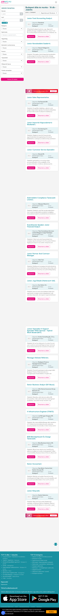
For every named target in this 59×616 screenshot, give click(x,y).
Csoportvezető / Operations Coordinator (14, 557)
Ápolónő (7, 571)
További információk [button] (7, 613)
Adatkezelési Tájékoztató (7, 606)
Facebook (39, 606)
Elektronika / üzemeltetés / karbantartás (42, 564)
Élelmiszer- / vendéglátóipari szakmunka (43, 568)
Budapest (4, 22)
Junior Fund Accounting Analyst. (39, 18)
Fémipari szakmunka (37, 566)
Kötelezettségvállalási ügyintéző (15, 562)
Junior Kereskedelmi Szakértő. (39, 43)
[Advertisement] (12, 91)
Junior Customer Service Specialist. (41, 150)
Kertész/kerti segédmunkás (13, 572)
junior (27, 12)
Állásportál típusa (6, 64)
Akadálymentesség (24, 606)
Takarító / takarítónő (11, 560)
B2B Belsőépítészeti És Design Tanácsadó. (39, 438)
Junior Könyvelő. (33, 491)
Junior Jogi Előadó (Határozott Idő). (41, 281)
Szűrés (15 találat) (12, 79)
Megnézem (31, 36)
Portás (8, 565)
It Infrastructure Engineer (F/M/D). (40, 411)
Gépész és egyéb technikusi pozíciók (42, 556)
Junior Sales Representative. (38, 97)
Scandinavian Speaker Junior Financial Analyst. (38, 226)
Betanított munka (36, 558)
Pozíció (3, 51)
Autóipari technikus (37, 573)
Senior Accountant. (34, 464)
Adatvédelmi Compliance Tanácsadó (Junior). (41, 199)
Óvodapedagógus (13, 574)
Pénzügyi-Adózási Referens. (38, 358)
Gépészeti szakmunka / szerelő (40, 571)
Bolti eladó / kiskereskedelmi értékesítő (42, 562)
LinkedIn (33, 606)
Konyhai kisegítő (11, 576)
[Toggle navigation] (56, 2)
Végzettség (4, 38)
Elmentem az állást (43, 36)
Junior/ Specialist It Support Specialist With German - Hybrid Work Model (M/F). (39, 330)
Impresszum (4, 584)
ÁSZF (16, 606)
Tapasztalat (5, 57)
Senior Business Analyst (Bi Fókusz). (41, 385)
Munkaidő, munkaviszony (8, 45)
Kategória (4, 25)
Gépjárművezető (36, 569)
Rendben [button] (51, 611)
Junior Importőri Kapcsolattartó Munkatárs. (39, 123)
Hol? (3, 17)
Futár (7, 578)
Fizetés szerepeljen (7, 70)
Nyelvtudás (4, 32)
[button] (3, 612)
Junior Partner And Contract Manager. (38, 254)
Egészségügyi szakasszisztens (15, 568)
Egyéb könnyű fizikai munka (39, 560)
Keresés (4, 11)
